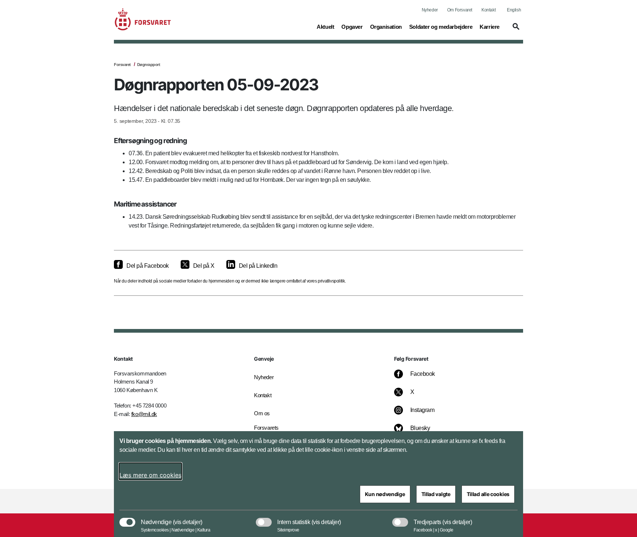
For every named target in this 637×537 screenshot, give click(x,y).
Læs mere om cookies (150, 475)
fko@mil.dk (144, 414)
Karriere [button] (489, 26)
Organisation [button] (386, 26)
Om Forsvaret (459, 10)
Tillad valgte (435, 494)
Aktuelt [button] (325, 26)
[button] (515, 30)
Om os (262, 413)
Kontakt (488, 10)
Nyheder (430, 10)
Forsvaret (122, 64)
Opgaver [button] (351, 26)
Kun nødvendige (385, 494)
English (514, 10)
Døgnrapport (148, 64)
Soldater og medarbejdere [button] (440, 26)
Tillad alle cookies (488, 494)
